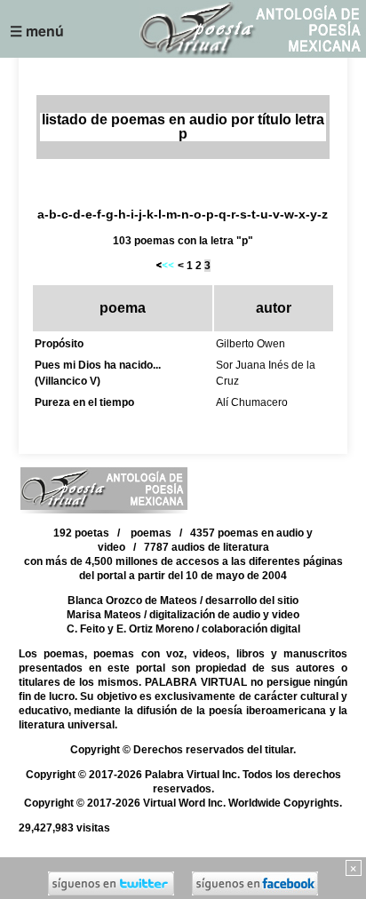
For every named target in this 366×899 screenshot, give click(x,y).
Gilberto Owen (250, 344)
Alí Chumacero (252, 402)
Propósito (59, 344)
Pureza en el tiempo (84, 402)
